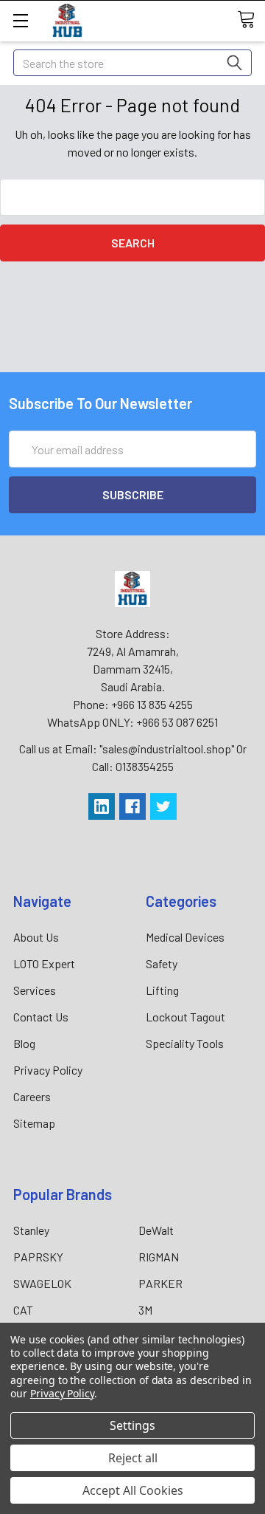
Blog (24, 1043)
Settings (132, 1425)
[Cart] (251, 20)
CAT (23, 1310)
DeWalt (156, 1230)
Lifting (162, 990)
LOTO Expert (44, 963)
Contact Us (40, 1017)
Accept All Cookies (132, 1490)
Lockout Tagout (185, 1017)
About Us (36, 937)
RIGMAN (158, 1257)
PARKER (160, 1283)
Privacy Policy (47, 1070)
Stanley (31, 1230)
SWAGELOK (42, 1283)
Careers (32, 1096)
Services (34, 990)
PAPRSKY (38, 1257)
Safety (161, 963)
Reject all (133, 1458)
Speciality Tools (185, 1043)
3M (145, 1310)
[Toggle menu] (20, 20)
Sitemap (34, 1123)
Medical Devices (185, 937)
